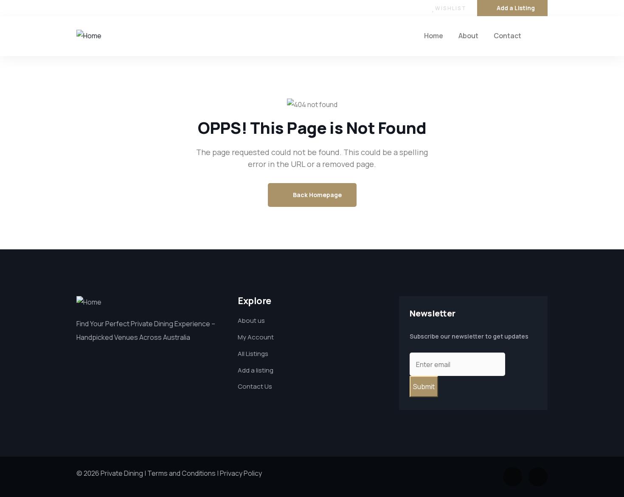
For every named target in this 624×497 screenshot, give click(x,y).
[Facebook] (79, 8)
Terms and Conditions (181, 473)
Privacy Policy (241, 473)
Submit (424, 386)
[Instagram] (97, 8)
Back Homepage (317, 195)
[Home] (88, 36)
